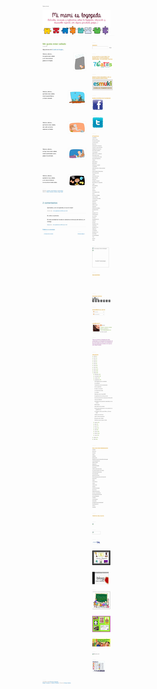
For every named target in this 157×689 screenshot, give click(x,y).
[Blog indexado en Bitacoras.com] (95, 653)
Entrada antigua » (81, 233)
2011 (95, 369)
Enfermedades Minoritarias (97, 171)
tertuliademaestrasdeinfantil (97, 502)
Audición (94, 220)
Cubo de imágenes (98, 399)
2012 (95, 367)
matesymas (94, 484)
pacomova (94, 489)
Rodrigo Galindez (67, 682)
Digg (59, 191)
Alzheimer (94, 179)
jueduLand (94, 478)
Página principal (46, 6)
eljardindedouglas (95, 465)
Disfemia (94, 201)
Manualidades (95, 185)
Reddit (61, 191)
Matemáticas (94, 161)
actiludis (94, 449)
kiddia (93, 480)
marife (93, 483)
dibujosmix (94, 464)
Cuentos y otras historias (52, 190)
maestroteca (94, 481)
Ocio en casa (95, 139)
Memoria (94, 187)
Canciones (94, 225)
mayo (96, 427)
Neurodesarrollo (95, 172)
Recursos (94, 144)
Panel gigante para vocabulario (101, 381)
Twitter (47, 191)
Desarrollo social (95, 155)
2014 (95, 363)
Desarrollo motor (95, 176)
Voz (93, 211)
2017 (95, 358)
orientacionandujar (96, 488)
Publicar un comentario (49, 229)
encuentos (94, 467)
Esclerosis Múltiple (96, 195)
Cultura (93, 160)
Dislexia (93, 190)
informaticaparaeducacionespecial (99, 476)
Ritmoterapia (97, 404)
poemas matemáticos (96, 492)
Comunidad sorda (95, 192)
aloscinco (94, 451)
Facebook (51, 191)
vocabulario (94, 230)
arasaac (94, 452)
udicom (93, 505)
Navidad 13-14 (95, 232)
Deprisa (48, 224)
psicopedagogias (95, 496)
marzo (96, 431)
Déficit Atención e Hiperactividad (98, 168)
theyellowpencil (95, 504)
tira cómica (94, 216)
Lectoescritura (60, 190)
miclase (93, 486)
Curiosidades (95, 152)
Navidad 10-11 (95, 212)
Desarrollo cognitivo (96, 150)
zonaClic (94, 507)
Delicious (56, 191)
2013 (95, 365)
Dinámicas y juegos (96, 164)
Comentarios (94, 200)
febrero (96, 433)
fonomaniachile (95, 473)
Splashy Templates (55, 682)
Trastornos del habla (96, 198)
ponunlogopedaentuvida (97, 494)
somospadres (95, 499)
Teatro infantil (95, 196)
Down (93, 193)
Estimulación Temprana (97, 145)
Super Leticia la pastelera (100, 416)
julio (95, 424)
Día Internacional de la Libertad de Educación (103, 397)
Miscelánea (94, 163)
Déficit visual (94, 204)
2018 (95, 356)
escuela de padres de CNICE (98, 470)
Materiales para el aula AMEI (100, 394)
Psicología (94, 233)
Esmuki (93, 222)
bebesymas (94, 457)
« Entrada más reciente (48, 233)
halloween (94, 228)
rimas (93, 240)
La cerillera (97, 392)
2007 (95, 439)
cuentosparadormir (96, 460)
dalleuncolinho (95, 462)
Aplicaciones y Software (97, 153)
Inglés (93, 184)
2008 (95, 437)
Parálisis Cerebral (95, 180)
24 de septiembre (98, 386)
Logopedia (94, 137)
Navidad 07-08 (95, 224)
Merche (103, 325)
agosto (96, 422)
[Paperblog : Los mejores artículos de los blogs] (96, 543)
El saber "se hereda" (99, 388)
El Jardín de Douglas (57, 49)
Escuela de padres (96, 140)
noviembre (97, 376)
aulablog (94, 456)
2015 (95, 361)
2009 (95, 372)
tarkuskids (94, 500)
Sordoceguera (95, 214)
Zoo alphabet (97, 383)
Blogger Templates (46, 682)
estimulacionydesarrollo (97, 472)
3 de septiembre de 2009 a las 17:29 (60, 224)
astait (93, 454)
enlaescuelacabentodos (97, 468)
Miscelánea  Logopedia (97, 182)
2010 (95, 370)
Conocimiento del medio (97, 156)
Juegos (93, 174)
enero (96, 435)
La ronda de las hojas (99, 390)
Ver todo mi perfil (103, 331)
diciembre (97, 374)
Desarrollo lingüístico (96, 158)
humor (93, 188)
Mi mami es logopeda (54, 681)
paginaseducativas (96, 491)
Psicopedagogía (95, 235)
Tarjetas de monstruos (99, 414)
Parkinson (94, 203)
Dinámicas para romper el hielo (101, 420)
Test (93, 236)
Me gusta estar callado (54, 44)
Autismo (94, 169)
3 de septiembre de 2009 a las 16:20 (60, 210)
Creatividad (94, 166)
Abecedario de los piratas (100, 406)
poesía (93, 238)
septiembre (97, 379)
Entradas (96, 311)
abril (96, 429)
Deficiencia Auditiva (96, 208)
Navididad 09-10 (95, 219)
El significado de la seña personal (101, 395)
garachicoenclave (95, 475)
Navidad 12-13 (95, 227)
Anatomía (94, 206)
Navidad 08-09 (95, 209)
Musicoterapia (95, 177)
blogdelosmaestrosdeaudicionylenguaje (100, 459)
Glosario (94, 217)
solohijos (94, 497)
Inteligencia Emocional (96, 148)
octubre (96, 377)
